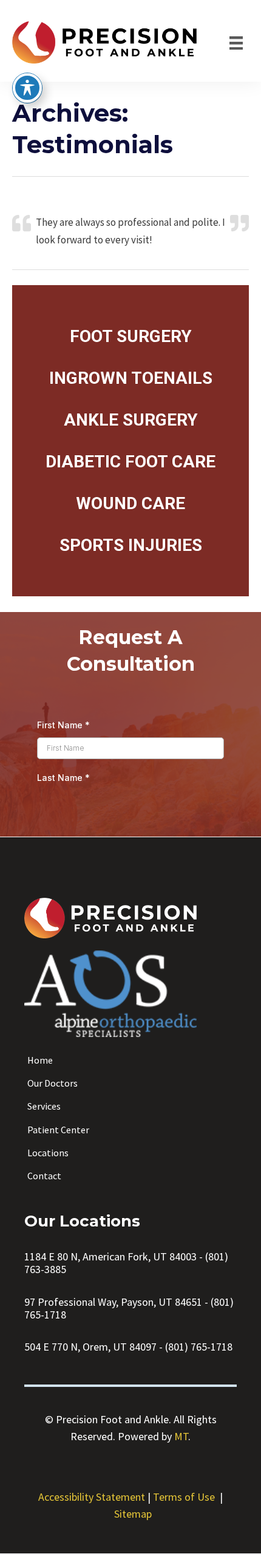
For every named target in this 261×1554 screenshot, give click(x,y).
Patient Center (58, 1130)
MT (181, 1436)
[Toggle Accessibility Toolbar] (27, 87)
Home (40, 1060)
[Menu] (236, 42)
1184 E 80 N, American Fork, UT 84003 (110, 1256)
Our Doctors (52, 1083)
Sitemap (133, 1514)
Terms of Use (184, 1497)
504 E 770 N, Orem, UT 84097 (90, 1347)
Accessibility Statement (91, 1497)
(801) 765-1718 (198, 1347)
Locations (48, 1153)
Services (44, 1106)
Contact (44, 1176)
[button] (131, 336)
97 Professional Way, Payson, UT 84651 (113, 1302)
